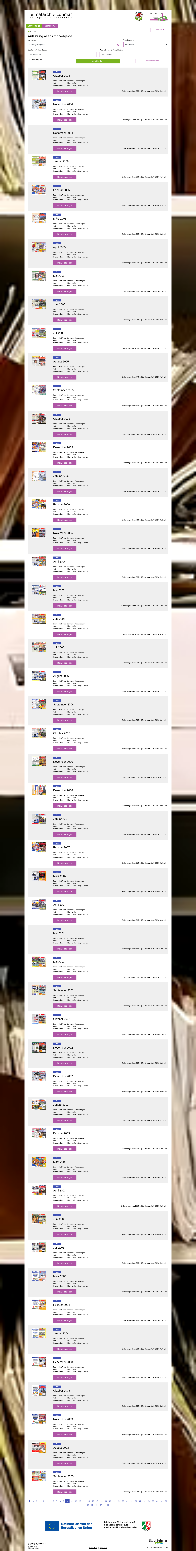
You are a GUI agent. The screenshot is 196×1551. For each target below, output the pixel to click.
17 (97, 1501)
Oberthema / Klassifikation (37, 50)
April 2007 (59, 904)
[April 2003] (39, 1190)
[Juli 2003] (39, 1247)
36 (96, 1505)
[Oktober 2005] (39, 418)
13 (80, 1501)
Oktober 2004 (61, 75)
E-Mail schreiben (33, 1548)
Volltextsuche (32, 40)
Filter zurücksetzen (152, 61)
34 (88, 1505)
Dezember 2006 (63, 790)
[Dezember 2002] (39, 1076)
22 (119, 1501)
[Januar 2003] (39, 1104)
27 (140, 1501)
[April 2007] (39, 904)
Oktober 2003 (61, 1390)
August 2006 (61, 676)
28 (144, 1501)
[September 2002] (39, 990)
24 (127, 1501)
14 (84, 1501)
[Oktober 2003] (39, 1390)
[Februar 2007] (39, 847)
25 (132, 1501)
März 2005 (59, 218)
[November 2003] (39, 1419)
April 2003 (59, 1190)
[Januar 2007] (39, 819)
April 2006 (59, 561)
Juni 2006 (59, 618)
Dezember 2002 (63, 1076)
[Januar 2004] (39, 1333)
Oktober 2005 (61, 418)
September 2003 (63, 1476)
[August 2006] (39, 676)
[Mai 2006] (39, 590)
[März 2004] (39, 1276)
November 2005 (63, 533)
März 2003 (59, 1161)
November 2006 (63, 761)
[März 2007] (39, 876)
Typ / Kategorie (128, 40)
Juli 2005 (58, 333)
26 (136, 1501)
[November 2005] (39, 533)
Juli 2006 (58, 647)
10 (67, 1501)
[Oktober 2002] (39, 1019)
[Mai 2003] (39, 962)
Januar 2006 (61, 475)
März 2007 (59, 876)
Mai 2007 (59, 933)
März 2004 (59, 1276)
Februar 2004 (61, 1304)
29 (149, 1501)
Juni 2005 (59, 304)
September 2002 (63, 990)
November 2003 (63, 1419)
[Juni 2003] (39, 1219)
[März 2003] (39, 1162)
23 (123, 1501)
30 (153, 1501)
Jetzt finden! (98, 61)
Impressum (103, 1548)
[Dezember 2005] (39, 447)
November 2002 (63, 1047)
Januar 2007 (61, 818)
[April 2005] (39, 247)
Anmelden (158, 30)
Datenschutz (93, 1548)
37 (101, 1505)
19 (106, 1501)
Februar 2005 (61, 190)
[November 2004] (39, 104)
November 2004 (63, 104)
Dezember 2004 (63, 132)
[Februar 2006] (39, 504)
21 (114, 1501)
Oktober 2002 (61, 1018)
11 (71, 1501)
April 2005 (59, 247)
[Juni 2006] (39, 619)
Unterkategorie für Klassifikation (111, 50)
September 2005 (63, 390)
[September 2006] (39, 704)
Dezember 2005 (63, 447)
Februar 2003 (61, 1133)
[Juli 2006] (39, 647)
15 (89, 1501)
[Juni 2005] (39, 304)
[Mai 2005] (39, 276)
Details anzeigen (64, 91)
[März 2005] (39, 218)
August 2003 (61, 1447)
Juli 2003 (58, 1247)
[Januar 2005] (39, 161)
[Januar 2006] (39, 476)
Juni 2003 (59, 1219)
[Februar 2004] (39, 1305)
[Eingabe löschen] (117, 44)
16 (93, 1501)
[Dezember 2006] (39, 790)
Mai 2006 (59, 590)
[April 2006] (39, 561)
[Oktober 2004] (39, 75)
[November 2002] (39, 1047)
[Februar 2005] (39, 190)
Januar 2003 (61, 1104)
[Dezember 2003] (39, 1362)
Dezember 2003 (63, 1362)
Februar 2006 (61, 504)
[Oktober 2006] (39, 733)
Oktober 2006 (61, 733)
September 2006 (63, 704)
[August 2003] (39, 1447)
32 (162, 1501)
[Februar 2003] (39, 1133)
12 (76, 1501)
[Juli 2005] (39, 333)
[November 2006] (39, 761)
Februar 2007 (61, 847)
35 (92, 1505)
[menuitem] (34, 26)
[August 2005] (39, 361)
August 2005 (61, 361)
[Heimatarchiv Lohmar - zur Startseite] (50, 16)
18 (101, 1501)
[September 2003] (39, 1476)
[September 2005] (39, 390)
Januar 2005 (61, 161)
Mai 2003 (59, 961)
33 (166, 1501)
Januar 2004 (61, 1333)
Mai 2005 (59, 275)
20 (110, 1501)
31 (157, 1501)
